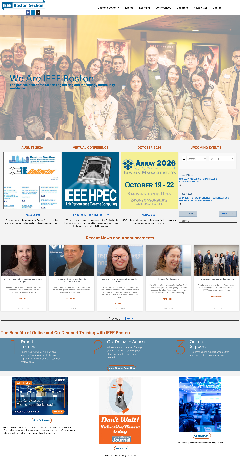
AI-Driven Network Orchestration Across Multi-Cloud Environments (204, 199)
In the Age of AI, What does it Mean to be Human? (120, 280)
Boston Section (107, 7)
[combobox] (196, 158)
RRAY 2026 (149, 215)
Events (129, 7)
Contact (217, 7)
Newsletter (200, 7)
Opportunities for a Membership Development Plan (72, 280)
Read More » (23, 299)
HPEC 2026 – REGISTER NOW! (91, 215)
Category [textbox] (192, 159)
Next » (129, 318)
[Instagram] (38, 12)
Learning (144, 7)
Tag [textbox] (217, 159)
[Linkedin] (33, 12)
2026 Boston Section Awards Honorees (216, 279)
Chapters (182, 7)
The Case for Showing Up (168, 279)
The (32, 215)
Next (224, 213)
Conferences (163, 7)
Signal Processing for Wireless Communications (198, 180)
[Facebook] (28, 12)
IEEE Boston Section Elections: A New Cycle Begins (23, 280)
